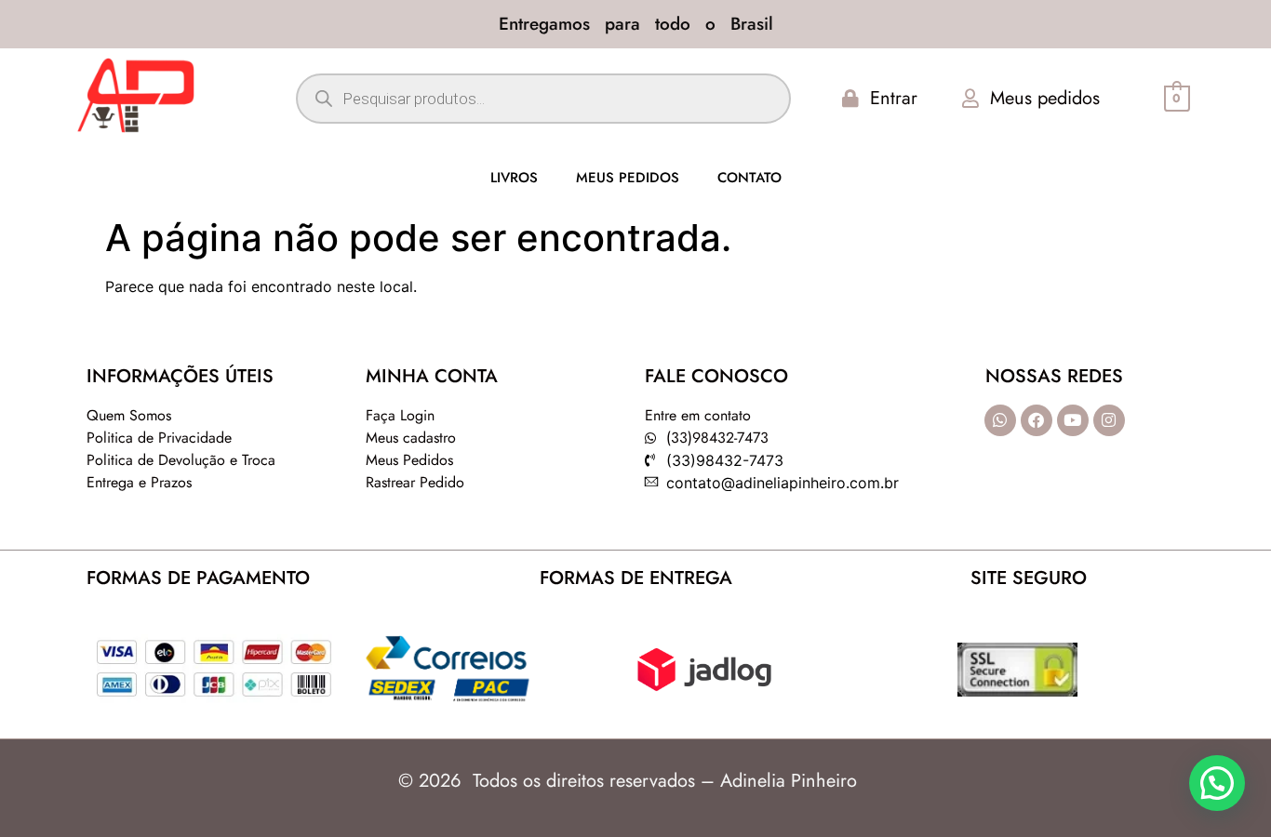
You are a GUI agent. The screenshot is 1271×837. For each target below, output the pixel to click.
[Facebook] (1036, 420)
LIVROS (514, 177)
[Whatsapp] (1000, 420)
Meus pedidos (627, 177)
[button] (1217, 783)
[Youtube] (1073, 420)
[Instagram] (1109, 420)
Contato (749, 177)
